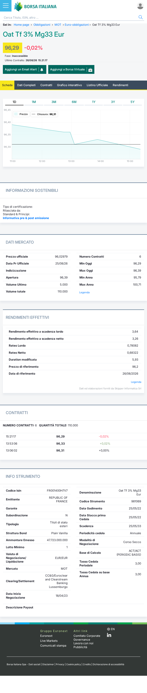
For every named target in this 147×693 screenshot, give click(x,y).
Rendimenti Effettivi (27, 317)
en (113, 629)
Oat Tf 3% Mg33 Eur (33, 34)
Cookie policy (73, 664)
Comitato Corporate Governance (87, 637)
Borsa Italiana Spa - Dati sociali (23, 664)
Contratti (46, 85)
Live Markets (49, 641)
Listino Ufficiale (97, 85)
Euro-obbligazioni (77, 24)
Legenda (84, 292)
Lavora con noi (83, 643)
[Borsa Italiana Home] (35, 6)
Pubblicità (80, 647)
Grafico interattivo (69, 85)
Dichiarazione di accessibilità (108, 664)
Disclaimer (48, 664)
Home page (21, 24)
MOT (58, 24)
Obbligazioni (41, 24)
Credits (87, 664)
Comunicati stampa (53, 645)
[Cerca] (140, 18)
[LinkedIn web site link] (109, 636)
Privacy (60, 664)
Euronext (46, 636)
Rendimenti (120, 85)
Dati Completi (26, 85)
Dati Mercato (20, 242)
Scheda (7, 85)
